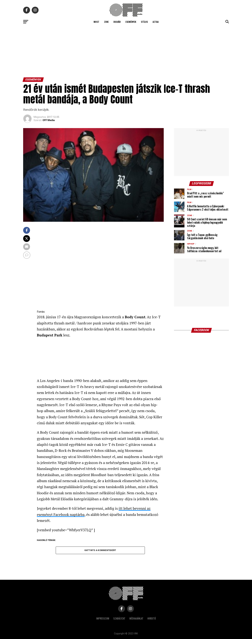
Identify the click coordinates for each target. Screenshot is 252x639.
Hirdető (151, 618)
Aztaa (156, 21)
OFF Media (49, 120)
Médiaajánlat (136, 618)
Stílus (144, 21)
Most (96, 21)
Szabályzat (119, 618)
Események (130, 21)
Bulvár (117, 21)
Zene (106, 21)
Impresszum (102, 618)
